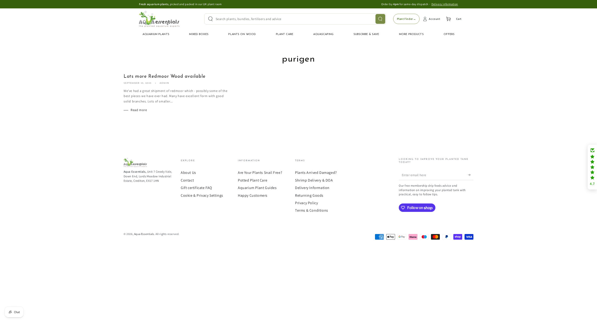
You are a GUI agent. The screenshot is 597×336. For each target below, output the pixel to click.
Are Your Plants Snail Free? (260, 172)
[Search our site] (380, 19)
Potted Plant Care (252, 180)
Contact (187, 180)
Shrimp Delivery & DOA (314, 180)
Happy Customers (252, 195)
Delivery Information (312, 187)
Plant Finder (406, 19)
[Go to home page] (159, 19)
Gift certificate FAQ (196, 187)
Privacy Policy (306, 202)
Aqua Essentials (144, 234)
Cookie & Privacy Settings (202, 195)
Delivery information (444, 4)
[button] (592, 167)
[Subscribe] (470, 175)
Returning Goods (309, 195)
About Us (188, 172)
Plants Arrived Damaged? (316, 172)
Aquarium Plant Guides (257, 187)
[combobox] (295, 19)
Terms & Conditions (311, 210)
